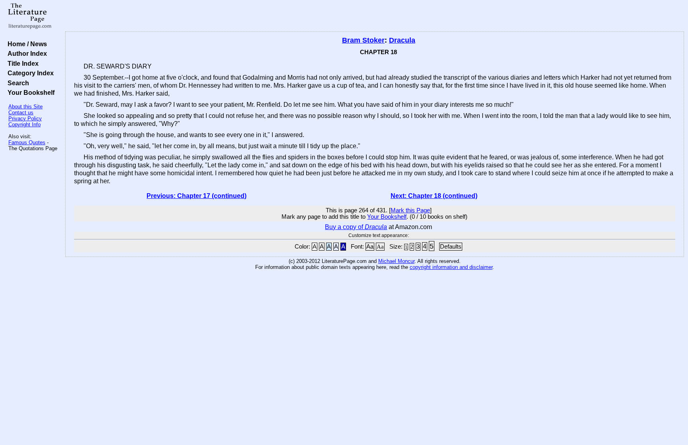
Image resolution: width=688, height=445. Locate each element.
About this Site (25, 107)
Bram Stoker (363, 40)
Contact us (20, 113)
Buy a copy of (356, 226)
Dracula (402, 40)
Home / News (25, 43)
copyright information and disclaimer (451, 267)
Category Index (29, 72)
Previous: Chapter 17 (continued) (196, 195)
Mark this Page (410, 210)
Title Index (21, 63)
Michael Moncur (396, 261)
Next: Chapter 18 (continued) (434, 195)
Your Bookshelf (29, 92)
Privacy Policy (25, 119)
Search (16, 82)
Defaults (450, 246)
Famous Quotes (26, 142)
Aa (369, 246)
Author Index (25, 53)
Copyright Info (24, 124)
